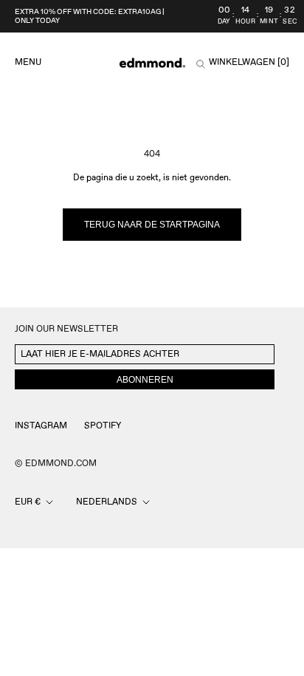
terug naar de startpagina (152, 224)
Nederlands (106, 502)
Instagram (41, 425)
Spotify (102, 425)
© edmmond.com (56, 463)
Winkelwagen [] (249, 62)
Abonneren (145, 380)
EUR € (28, 502)
